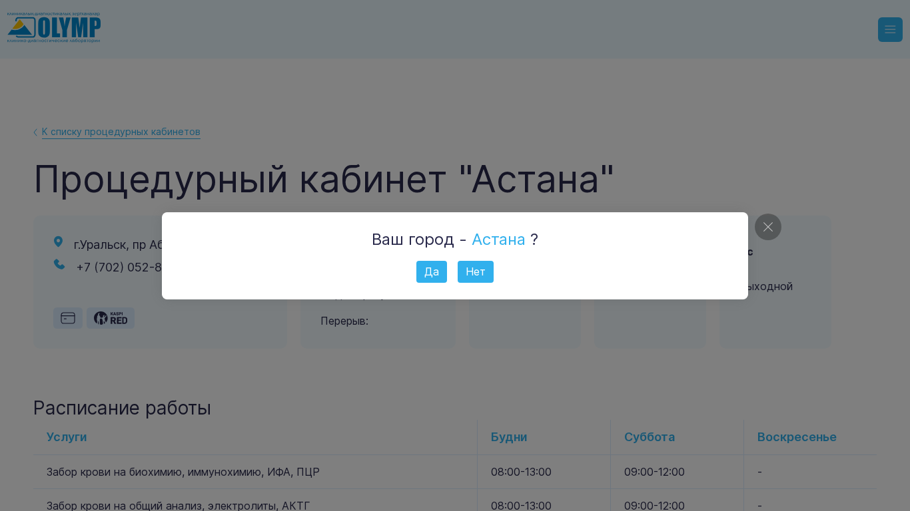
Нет (476, 271)
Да (431, 271)
